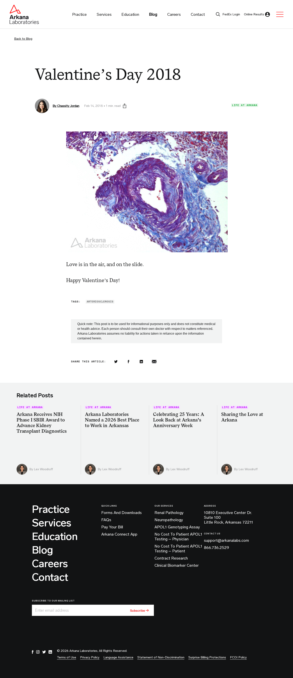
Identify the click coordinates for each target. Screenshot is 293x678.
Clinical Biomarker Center (176, 565)
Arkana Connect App (119, 534)
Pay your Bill (112, 527)
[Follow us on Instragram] (37, 652)
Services (51, 523)
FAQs (106, 519)
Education (55, 536)
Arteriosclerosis (100, 301)
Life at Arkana (244, 105)
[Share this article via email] (154, 362)
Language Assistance (118, 657)
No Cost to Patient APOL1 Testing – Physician (178, 536)
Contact (50, 577)
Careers (50, 564)
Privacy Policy (89, 657)
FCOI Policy (238, 657)
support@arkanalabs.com (226, 540)
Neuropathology (168, 519)
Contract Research (171, 558)
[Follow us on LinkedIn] (50, 652)
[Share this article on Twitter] (116, 362)
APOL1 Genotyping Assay (177, 527)
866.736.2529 (216, 547)
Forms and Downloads (121, 512)
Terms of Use (66, 657)
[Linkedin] (141, 362)
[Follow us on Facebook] (32, 652)
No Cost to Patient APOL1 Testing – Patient (178, 548)
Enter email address (52, 610)
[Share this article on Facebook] (129, 362)
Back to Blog (23, 39)
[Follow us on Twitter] (44, 652)
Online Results (254, 14)
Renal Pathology (169, 512)
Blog (42, 550)
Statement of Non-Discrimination (160, 657)
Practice (51, 509)
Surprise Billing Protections (207, 657)
